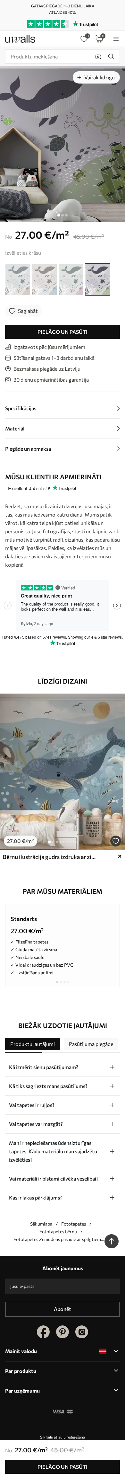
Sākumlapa (41, 1224)
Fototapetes (73, 1224)
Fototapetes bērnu (58, 1231)
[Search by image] (98, 56)
